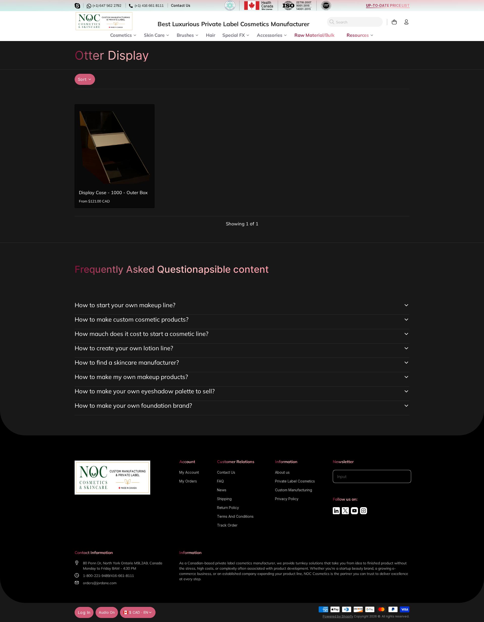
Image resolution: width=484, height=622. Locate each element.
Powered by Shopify (338, 616)
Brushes (185, 34)
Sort (82, 79)
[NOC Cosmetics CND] (104, 21)
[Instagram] (363, 510)
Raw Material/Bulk (314, 34)
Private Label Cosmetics (295, 481)
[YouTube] (354, 510)
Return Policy (228, 507)
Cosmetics (121, 34)
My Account (189, 472)
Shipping (224, 499)
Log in (84, 612)
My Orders (188, 481)
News (221, 490)
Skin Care (154, 34)
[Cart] (392, 22)
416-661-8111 (122, 575)
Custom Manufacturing (293, 490)
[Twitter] (345, 510)
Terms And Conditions (235, 516)
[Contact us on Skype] (78, 5)
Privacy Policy (286, 499)
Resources (358, 34)
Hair (210, 34)
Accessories (269, 34)
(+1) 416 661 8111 (148, 5)
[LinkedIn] (336, 510)
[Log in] (404, 22)
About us (282, 472)
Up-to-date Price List (388, 5)
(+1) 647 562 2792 (106, 5)
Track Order (227, 525)
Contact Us (180, 5)
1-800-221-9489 (96, 575)
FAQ (220, 481)
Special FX (233, 34)
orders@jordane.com (99, 583)
